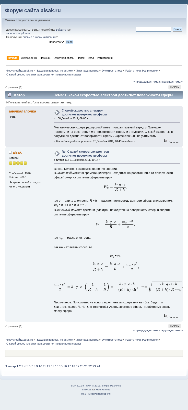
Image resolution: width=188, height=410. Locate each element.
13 (52, 366)
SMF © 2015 (93, 385)
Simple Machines (111, 385)
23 (94, 366)
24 (98, 366)
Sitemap (10, 366)
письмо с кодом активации (39, 37)
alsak (17, 152)
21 (86, 366)
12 (48, 366)
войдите (61, 29)
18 (73, 366)
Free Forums (103, 389)
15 (61, 366)
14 (57, 366)
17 (69, 366)
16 (65, 366)
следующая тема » (171, 81)
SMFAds (86, 389)
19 (77, 366)
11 (44, 366)
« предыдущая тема (145, 81)
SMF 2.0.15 (77, 385)
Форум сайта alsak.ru (33, 10)
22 (90, 366)
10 (40, 366)
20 (81, 366)
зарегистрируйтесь (18, 33)
